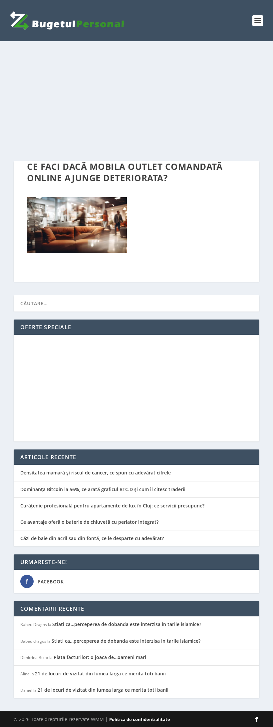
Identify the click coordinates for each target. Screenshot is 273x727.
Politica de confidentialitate (139, 719)
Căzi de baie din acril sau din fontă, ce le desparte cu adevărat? (92, 538)
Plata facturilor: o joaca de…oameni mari (100, 657)
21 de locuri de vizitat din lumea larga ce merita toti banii (100, 673)
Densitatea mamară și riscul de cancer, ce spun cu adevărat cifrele (95, 472)
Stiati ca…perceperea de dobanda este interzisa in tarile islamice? (126, 624)
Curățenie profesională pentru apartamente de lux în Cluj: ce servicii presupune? (112, 505)
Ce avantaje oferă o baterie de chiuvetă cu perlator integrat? (89, 522)
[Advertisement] (136, 101)
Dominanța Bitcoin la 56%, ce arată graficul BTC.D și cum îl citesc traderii (102, 489)
